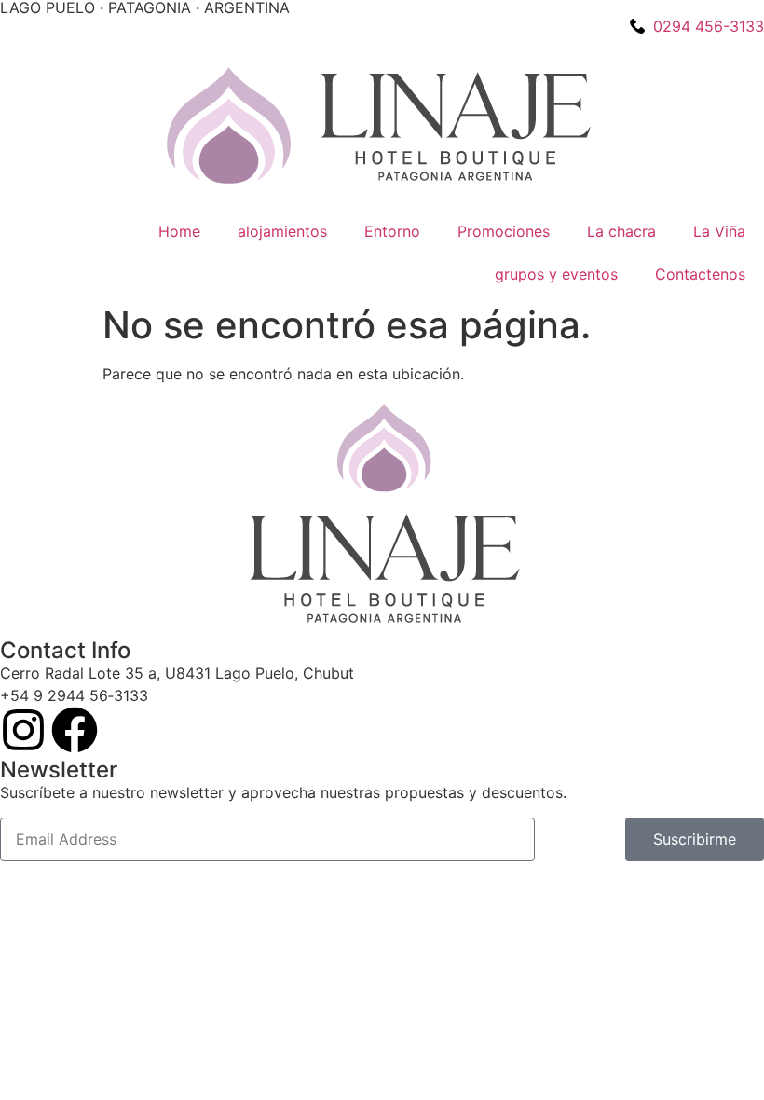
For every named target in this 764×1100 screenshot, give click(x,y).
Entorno (392, 231)
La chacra (621, 231)
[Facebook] (74, 730)
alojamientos (282, 231)
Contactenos (700, 274)
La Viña (719, 231)
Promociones (503, 231)
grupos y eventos (556, 274)
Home (179, 231)
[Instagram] (23, 730)
